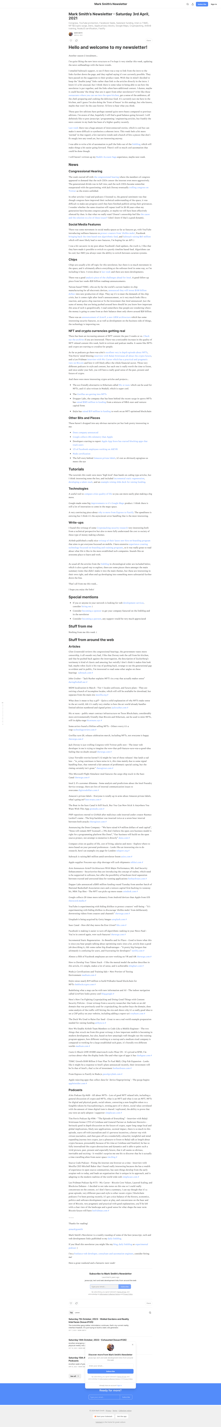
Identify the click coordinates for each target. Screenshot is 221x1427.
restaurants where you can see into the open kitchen (94, 95)
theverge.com (75, 739)
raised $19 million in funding (96, 411)
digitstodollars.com (88, 790)
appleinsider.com (77, 1083)
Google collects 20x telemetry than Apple (93, 437)
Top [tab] (71, 1313)
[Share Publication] (192, 4)
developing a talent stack (81, 482)
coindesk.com (130, 891)
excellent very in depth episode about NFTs (127, 352)
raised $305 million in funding (91, 402)
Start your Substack (104, 1416)
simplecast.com (113, 1113)
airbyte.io (100, 1023)
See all (73, 1376)
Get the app (121, 1416)
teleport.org (122, 850)
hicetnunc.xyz (94, 720)
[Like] (71, 40)
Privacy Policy (127, 1379)
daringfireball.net (77, 682)
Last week (73, 128)
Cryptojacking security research (112, 528)
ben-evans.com (92, 799)
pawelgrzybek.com (112, 1074)
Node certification (81, 453)
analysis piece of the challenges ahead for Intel (108, 277)
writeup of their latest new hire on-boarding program (124, 540)
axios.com (126, 856)
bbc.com (120, 925)
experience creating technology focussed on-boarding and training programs (108, 546)
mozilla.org (101, 695)
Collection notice (125, 1411)
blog (115, 1244)
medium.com (88, 975)
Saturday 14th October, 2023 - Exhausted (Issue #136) (98, 1340)
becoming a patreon (91, 618)
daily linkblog (114, 1238)
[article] (110, 1326)
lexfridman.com (100, 1210)
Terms (115, 1411)
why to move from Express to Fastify (115, 512)
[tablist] (75, 1312)
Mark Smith (78, 33)
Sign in (214, 4)
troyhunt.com (137, 1013)
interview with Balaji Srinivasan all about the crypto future (122, 356)
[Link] (65, 47)
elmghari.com (135, 966)
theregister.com (104, 768)
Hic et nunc (124, 385)
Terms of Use (121, 1377)
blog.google (107, 993)
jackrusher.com (119, 707)
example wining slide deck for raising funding (123, 482)
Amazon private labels (104, 458)
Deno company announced (85, 432)
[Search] (187, 4)
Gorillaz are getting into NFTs (92, 394)
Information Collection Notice (110, 1379)
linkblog (136, 144)
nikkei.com (136, 862)
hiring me (86, 606)
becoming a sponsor (91, 611)
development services (133, 603)
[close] (132, 1344)
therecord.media (77, 900)
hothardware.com (137, 878)
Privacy (108, 1411)
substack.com (85, 672)
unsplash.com (119, 919)
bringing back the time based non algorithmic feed (93, 236)
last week (106, 272)
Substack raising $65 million (137, 236)
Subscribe (202, 4)
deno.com (124, 838)
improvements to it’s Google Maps (107, 503)
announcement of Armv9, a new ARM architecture (106, 317)
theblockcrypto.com (85, 984)
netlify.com (137, 950)
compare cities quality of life (98, 494)
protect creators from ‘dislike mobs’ (117, 233)
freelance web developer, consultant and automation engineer (103, 1253)
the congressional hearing (106, 177)
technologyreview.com (84, 729)
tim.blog (111, 1157)
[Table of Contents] (2, 713)
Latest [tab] (77, 1313)
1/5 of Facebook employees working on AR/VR (95, 449)
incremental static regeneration (129, 478)
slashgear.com (144, 1055)
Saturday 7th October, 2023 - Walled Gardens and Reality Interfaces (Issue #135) (99, 1320)
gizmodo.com (96, 809)
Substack (99, 1422)
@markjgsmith (76, 1229)
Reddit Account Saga (106, 157)
